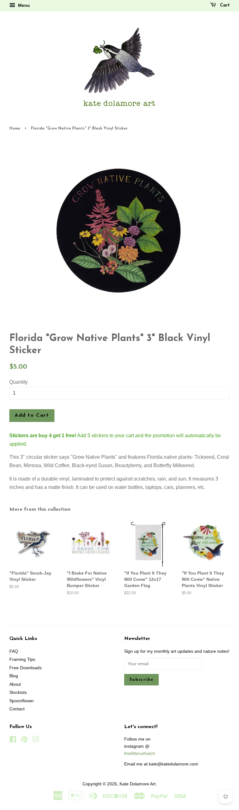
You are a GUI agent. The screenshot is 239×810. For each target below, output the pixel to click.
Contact (17, 709)
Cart (224, 5)
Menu (23, 5)
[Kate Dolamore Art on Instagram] (35, 740)
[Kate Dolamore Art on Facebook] (12, 740)
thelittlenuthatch (139, 753)
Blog (13, 676)
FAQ (13, 651)
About (15, 684)
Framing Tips (22, 659)
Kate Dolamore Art (138, 784)
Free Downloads (25, 668)
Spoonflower (21, 701)
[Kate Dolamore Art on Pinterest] (24, 740)
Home (14, 128)
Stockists (18, 692)
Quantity (18, 382)
